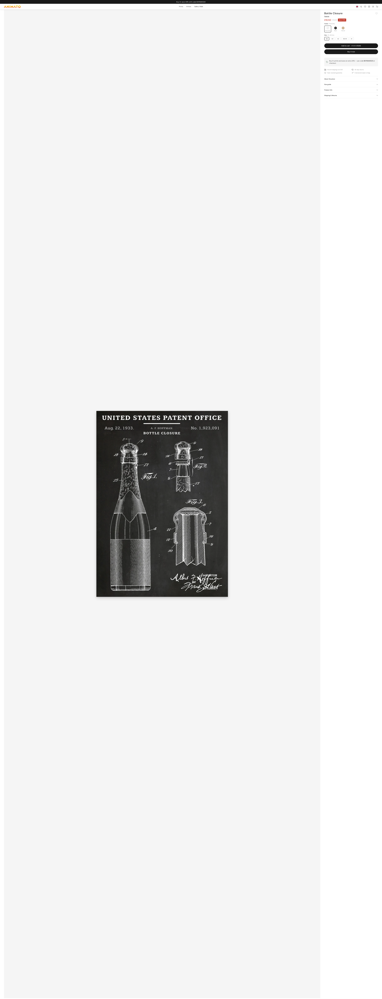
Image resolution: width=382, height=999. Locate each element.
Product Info (328, 90)
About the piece (329, 79)
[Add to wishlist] (376, 13)
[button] (361, 7)
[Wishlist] (365, 7)
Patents (326, 16)
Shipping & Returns (330, 95)
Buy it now (351, 52)
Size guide (327, 84)
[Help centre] (369, 7)
